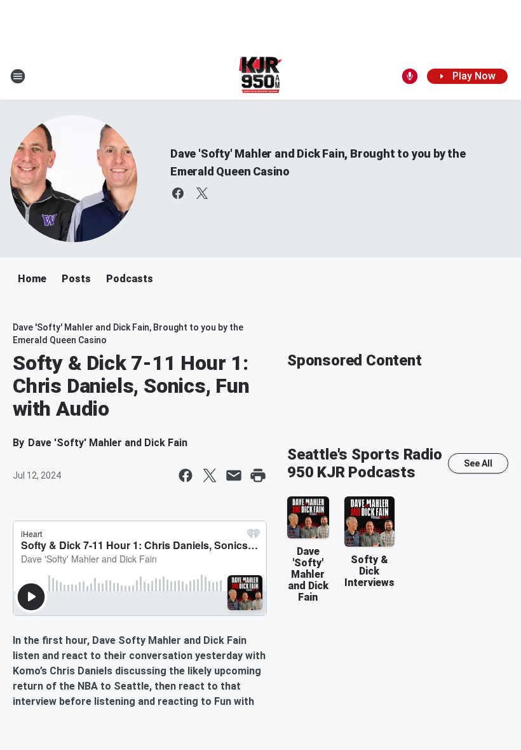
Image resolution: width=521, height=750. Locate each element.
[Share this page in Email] (234, 475)
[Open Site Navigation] (17, 76)
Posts (76, 279)
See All (478, 463)
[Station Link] (260, 76)
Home (32, 279)
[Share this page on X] (210, 475)
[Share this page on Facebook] (185, 475)
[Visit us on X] (202, 193)
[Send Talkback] (409, 76)
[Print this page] (258, 475)
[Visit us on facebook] (178, 193)
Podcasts (129, 279)
